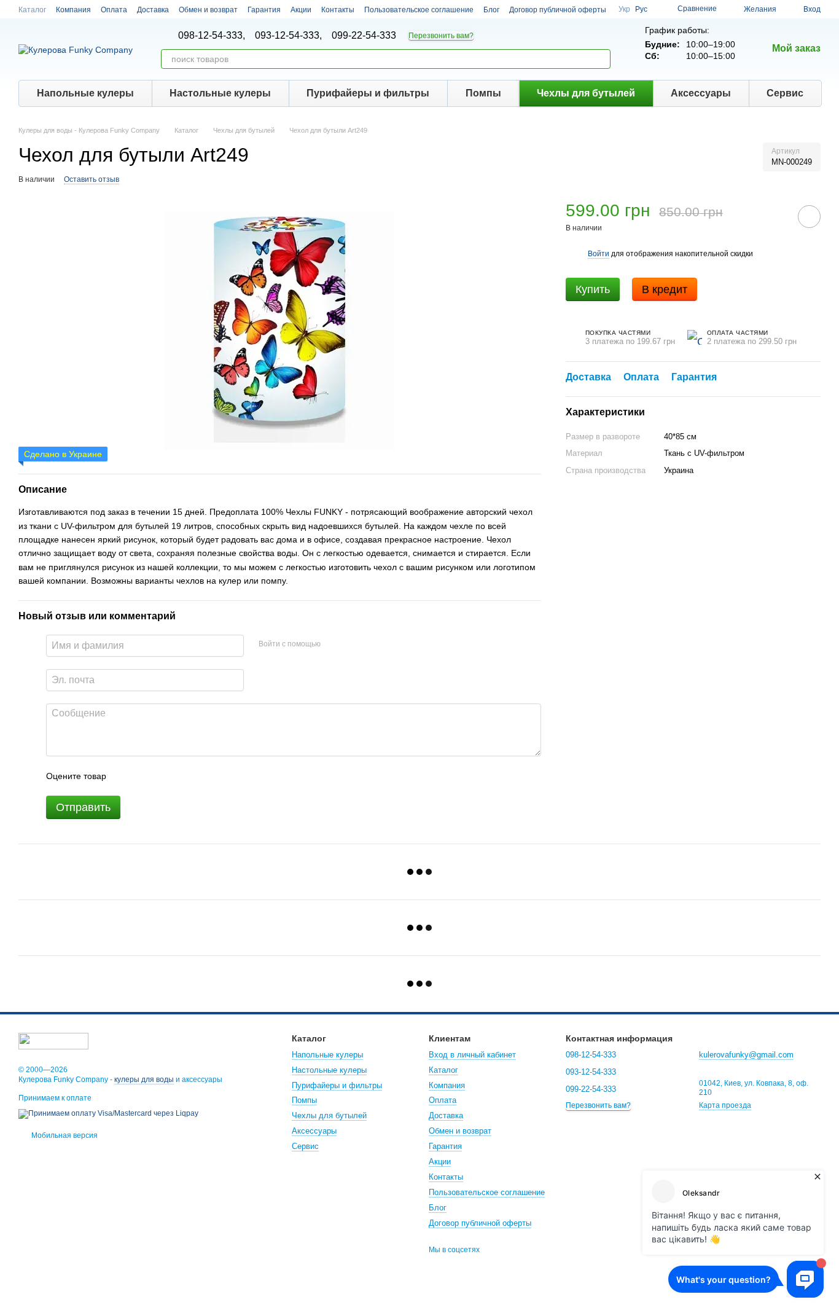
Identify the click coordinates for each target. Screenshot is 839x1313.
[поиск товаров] (601, 59)
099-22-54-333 (364, 36)
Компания (73, 10)
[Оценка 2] (146, 776)
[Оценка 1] (126, 776)
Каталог (32, 10)
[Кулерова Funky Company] (53, 1040)
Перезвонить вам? (441, 35)
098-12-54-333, (211, 36)
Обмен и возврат (208, 10)
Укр (624, 9)
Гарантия (264, 10)
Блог (491, 10)
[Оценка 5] (205, 776)
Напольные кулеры (85, 93)
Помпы (483, 93)
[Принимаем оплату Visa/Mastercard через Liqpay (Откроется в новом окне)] (108, 1113)
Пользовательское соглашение (419, 10)
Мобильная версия (63, 1135)
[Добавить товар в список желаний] (809, 216)
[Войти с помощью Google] (353, 644)
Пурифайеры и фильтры (367, 93)
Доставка (153, 10)
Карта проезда (725, 1105)
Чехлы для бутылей (586, 93)
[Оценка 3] (166, 776)
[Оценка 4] (185, 776)
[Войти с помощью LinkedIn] (373, 644)
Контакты (337, 10)
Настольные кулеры (220, 93)
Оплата (114, 10)
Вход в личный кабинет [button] (472, 1054)
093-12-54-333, (288, 36)
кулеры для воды (144, 1079)
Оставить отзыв (91, 179)
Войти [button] (598, 253)
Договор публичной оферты (557, 10)
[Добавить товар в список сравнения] (774, 216)
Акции (301, 10)
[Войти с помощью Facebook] (334, 644)
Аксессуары (701, 93)
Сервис (785, 93)
